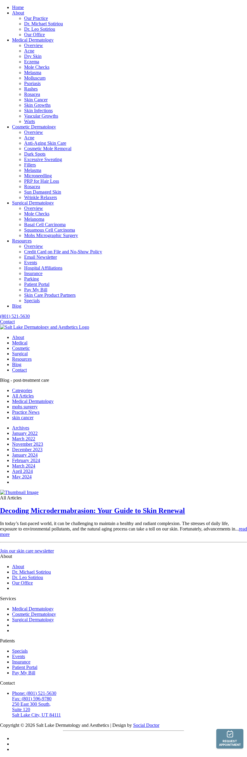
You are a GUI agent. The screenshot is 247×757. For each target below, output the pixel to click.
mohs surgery (25, 406)
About (18, 12)
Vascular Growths (41, 116)
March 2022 (23, 438)
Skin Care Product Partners (50, 295)
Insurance (33, 273)
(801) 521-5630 (15, 316)
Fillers (30, 164)
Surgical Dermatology (33, 202)
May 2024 (22, 476)
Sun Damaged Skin (42, 192)
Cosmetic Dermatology (34, 126)
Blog (16, 306)
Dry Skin (33, 56)
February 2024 (26, 460)
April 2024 (22, 471)
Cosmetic (21, 348)
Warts (29, 121)
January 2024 (25, 455)
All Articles (23, 395)
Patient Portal (36, 284)
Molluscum (34, 78)
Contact (7, 321)
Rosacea (32, 94)
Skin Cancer (36, 99)
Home (18, 7)
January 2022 (25, 433)
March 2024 (23, 465)
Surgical (20, 353)
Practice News (25, 412)
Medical (19, 342)
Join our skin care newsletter (27, 550)
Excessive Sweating (43, 159)
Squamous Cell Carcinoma (49, 230)
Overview (33, 45)
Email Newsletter (40, 257)
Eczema (31, 61)
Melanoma (34, 219)
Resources (22, 240)
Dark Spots (34, 154)
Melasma (32, 72)
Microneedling (38, 175)
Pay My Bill (35, 289)
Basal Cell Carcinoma (45, 224)
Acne (29, 50)
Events (30, 262)
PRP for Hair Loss (41, 181)
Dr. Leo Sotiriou (39, 29)
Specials (32, 300)
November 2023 (27, 444)
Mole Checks (36, 67)
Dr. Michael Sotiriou (43, 23)
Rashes (31, 88)
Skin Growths (37, 105)
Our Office (34, 34)
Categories (22, 390)
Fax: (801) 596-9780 (32, 698)
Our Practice (36, 18)
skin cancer (22, 417)
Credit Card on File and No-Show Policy (63, 251)
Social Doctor (146, 725)
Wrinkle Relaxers (40, 197)
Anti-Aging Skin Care (45, 143)
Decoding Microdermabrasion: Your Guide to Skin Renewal (92, 511)
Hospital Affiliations (43, 268)
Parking (31, 278)
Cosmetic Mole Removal (47, 148)
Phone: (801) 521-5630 (34, 693)
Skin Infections (38, 110)
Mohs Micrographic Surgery (51, 235)
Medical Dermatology (33, 40)
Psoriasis (32, 83)
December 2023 (27, 449)
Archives (20, 427)
